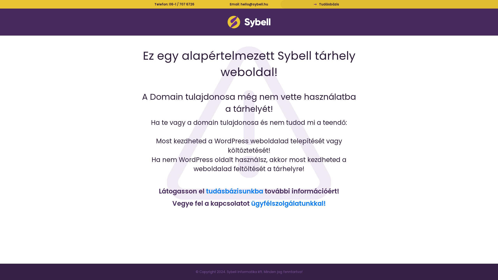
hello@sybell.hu (254, 4)
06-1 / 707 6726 (181, 4)
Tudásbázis (329, 4)
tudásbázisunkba (234, 191)
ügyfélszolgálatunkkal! (288, 203)
